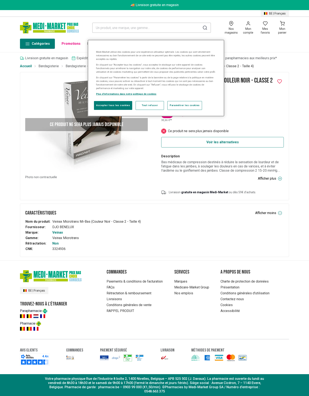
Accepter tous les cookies (113, 105)
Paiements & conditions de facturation (135, 281)
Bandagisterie (48, 66)
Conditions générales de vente (129, 305)
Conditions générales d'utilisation (245, 293)
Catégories (41, 44)
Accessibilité (230, 311)
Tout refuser (150, 105)
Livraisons (114, 299)
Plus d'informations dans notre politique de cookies (126, 93)
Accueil (26, 66)
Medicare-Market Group (191, 287)
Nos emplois (183, 293)
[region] (156, 78)
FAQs (111, 287)
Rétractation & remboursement (129, 293)
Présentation (230, 287)
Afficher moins (265, 213)
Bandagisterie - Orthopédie (85, 66)
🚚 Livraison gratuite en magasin (155, 5)
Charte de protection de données (245, 281)
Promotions (71, 44)
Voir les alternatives (222, 142)
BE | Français (277, 13)
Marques (180, 281)
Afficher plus (267, 178)
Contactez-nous (232, 299)
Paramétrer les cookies (185, 105)
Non (55, 243)
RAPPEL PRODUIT (120, 311)
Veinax (57, 232)
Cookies (227, 305)
